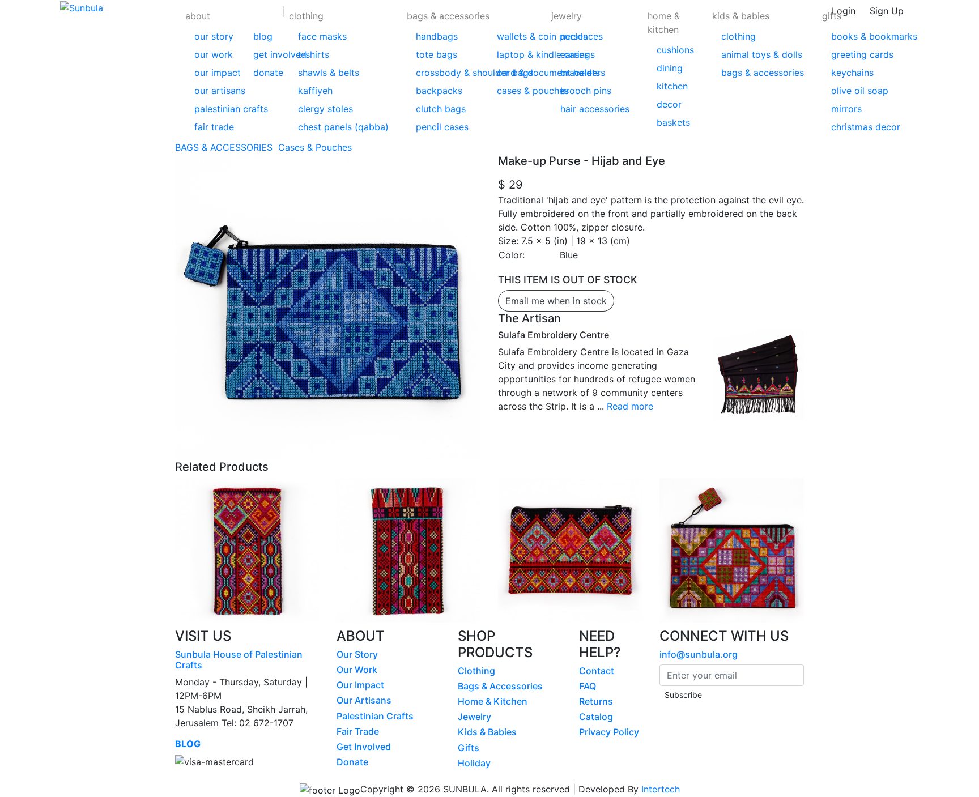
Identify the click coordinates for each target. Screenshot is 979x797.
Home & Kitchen (492, 701)
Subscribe (683, 695)
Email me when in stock (556, 300)
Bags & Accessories (500, 686)
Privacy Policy (609, 732)
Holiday (474, 763)
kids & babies (740, 16)
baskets (673, 122)
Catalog (596, 716)
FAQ (587, 686)
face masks (322, 36)
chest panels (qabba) (343, 127)
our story (213, 36)
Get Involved (364, 746)
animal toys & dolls (761, 54)
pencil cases (442, 127)
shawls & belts (328, 72)
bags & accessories (448, 16)
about (197, 16)
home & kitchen (664, 22)
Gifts (468, 747)
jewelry (566, 16)
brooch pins (585, 90)
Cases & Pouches (316, 147)
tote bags (436, 54)
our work (213, 54)
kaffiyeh (315, 90)
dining (670, 68)
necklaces (581, 36)
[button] (231, 70)
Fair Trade (358, 731)
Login (843, 10)
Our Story (357, 654)
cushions (675, 50)
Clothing (476, 670)
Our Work (357, 669)
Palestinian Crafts (375, 716)
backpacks (439, 90)
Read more (630, 406)
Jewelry (474, 716)
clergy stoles (325, 108)
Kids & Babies (487, 732)
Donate (352, 762)
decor (669, 104)
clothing (306, 16)
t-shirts (313, 54)
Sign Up (887, 10)
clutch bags (441, 108)
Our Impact (360, 685)
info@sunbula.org (698, 654)
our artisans (219, 90)
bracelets (580, 72)
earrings (577, 54)
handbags (437, 36)
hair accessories (594, 108)
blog (263, 36)
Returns (596, 701)
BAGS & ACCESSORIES (225, 147)
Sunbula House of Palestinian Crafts (239, 660)
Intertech (660, 789)
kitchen (672, 86)
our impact (217, 72)
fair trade (214, 127)
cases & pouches (533, 90)
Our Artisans (364, 700)
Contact (596, 670)
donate (268, 72)
